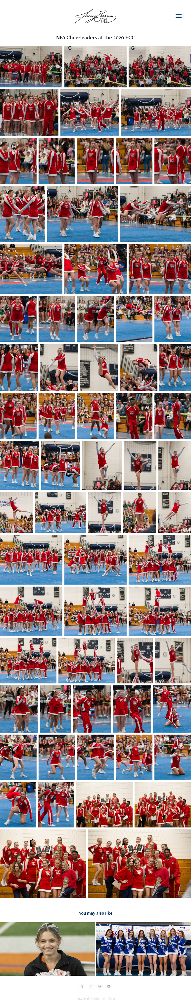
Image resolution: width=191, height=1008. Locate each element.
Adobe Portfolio (104, 998)
